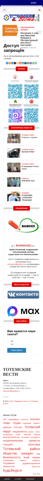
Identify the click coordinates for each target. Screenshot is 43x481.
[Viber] (31, 63)
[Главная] (21, 17)
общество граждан (18, 453)
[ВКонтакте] (7, 63)
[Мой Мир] (12, 63)
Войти (33, 3)
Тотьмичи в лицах (28, 135)
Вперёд (40, 32)
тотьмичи (8, 463)
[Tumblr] (28, 63)
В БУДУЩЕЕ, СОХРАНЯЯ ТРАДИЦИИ (27, 197)
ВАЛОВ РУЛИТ (28, 151)
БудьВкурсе (12, 470)
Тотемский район (21, 448)
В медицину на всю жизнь (30, 167)
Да (12, 341)
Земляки (35, 419)
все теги (36, 474)
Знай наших (32, 457)
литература (7, 434)
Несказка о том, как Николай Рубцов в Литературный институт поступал (29, 39)
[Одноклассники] (10, 63)
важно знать (34, 432)
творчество (8, 466)
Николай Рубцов (32, 434)
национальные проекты (21, 440)
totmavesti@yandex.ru (16, 264)
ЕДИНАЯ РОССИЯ (12, 427)
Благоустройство (11, 437)
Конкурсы (36, 460)
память (23, 460)
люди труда (12, 423)
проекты (24, 419)
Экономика (25, 193)
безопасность (12, 457)
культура (34, 444)
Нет (12, 344)
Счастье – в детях (29, 137)
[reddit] (20, 63)
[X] (15, 63)
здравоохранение (31, 463)
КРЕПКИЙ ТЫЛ (28, 180)
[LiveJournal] (25, 63)
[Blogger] (17, 63)
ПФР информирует (11, 419)
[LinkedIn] (23, 63)
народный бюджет (31, 423)
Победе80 (8, 444)
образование (8, 460)
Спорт (18, 434)
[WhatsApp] (33, 63)
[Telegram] (36, 63)
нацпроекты (20, 431)
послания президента (30, 437)
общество (36, 466)
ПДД (38, 454)
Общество (25, 178)
